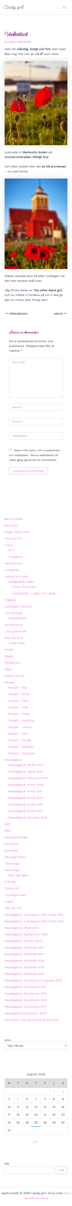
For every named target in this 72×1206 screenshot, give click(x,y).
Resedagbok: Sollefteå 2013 (24, 947)
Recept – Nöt (18, 733)
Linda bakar (16, 643)
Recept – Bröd (18, 694)
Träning (10, 882)
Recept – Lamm (19, 727)
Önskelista (12, 662)
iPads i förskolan (24, 586)
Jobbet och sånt (16, 576)
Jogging (10, 600)
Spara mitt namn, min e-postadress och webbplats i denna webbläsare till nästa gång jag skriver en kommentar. (34, 455)
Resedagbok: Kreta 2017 (25, 811)
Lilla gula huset (16, 631)
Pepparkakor (17, 618)
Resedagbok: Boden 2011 (25, 765)
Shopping (11, 844)
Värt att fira (13, 908)
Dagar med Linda (17, 532)
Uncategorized (15, 895)
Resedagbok (13, 760)
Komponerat (14, 624)
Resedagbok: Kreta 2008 (26, 784)
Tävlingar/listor (15, 857)
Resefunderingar (16, 837)
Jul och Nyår (14, 613)
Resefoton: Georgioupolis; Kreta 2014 (31, 1020)
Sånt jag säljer (18, 875)
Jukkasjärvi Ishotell (18, 606)
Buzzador (11, 525)
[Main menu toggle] (64, 7)
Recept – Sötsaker (21, 753)
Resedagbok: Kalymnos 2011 (28, 778)
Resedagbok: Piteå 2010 (21, 928)
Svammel (11, 850)
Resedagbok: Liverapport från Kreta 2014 (34, 921)
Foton (9, 545)
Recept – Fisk (18, 707)
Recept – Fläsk (19, 714)
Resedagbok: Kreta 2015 (25, 798)
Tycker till (12, 888)
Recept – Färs (18, 700)
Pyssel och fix (14, 676)
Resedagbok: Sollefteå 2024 (24, 967)
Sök (7, 1163)
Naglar (9, 656)
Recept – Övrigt (19, 740)
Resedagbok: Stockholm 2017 (26, 1006)
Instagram (15, 557)
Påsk (8, 669)
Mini (8, 830)
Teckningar (12, 863)
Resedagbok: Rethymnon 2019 (26, 934)
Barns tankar (14, 519)
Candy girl (13, 7)
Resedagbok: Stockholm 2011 (25, 987)
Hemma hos (13, 563)
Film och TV (13, 538)
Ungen (9, 901)
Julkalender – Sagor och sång (33, 593)
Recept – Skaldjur (21, 746)
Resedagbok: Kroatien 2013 (27, 817)
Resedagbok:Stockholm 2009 (26, 1013)
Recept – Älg (17, 687)
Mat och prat (14, 638)
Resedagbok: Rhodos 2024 (24, 941)
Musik (9, 649)
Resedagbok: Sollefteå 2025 (24, 974)
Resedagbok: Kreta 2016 (25, 804)
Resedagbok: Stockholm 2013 (26, 993)
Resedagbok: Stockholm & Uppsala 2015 (33, 980)
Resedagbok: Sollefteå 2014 (24, 954)
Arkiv (8, 1040)
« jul (34, 1141)
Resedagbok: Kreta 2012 (25, 791)
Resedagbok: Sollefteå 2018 (24, 960)
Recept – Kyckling (21, 720)
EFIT (11, 550)
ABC (8, 824)
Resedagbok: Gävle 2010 (25, 771)
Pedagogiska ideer (21, 581)
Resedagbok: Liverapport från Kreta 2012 (34, 914)
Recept (10, 682)
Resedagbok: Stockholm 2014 (26, 1000)
